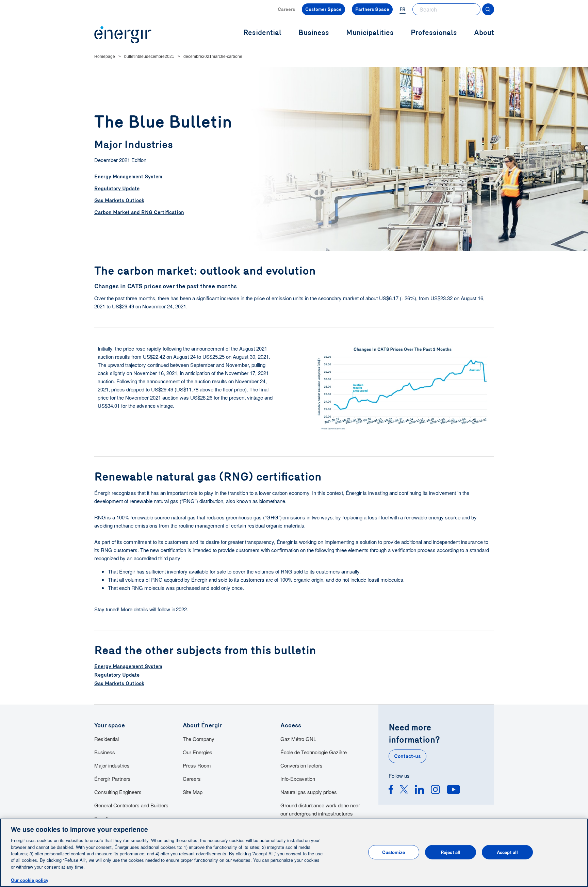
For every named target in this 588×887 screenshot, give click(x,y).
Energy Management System (128, 177)
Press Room (197, 765)
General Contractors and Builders (131, 805)
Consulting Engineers (118, 791)
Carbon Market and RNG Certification (139, 212)
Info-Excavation (297, 778)
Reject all (450, 852)
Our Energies (197, 752)
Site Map (192, 791)
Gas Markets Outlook (119, 200)
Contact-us (407, 756)
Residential (106, 738)
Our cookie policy (29, 880)
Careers (286, 9)
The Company (198, 738)
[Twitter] (404, 790)
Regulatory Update (117, 189)
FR (402, 9)
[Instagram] (435, 790)
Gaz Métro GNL (298, 738)
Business (104, 752)
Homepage (104, 56)
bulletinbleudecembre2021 (149, 56)
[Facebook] (391, 790)
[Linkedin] (419, 790)
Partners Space (372, 9)
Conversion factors (301, 765)
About (484, 33)
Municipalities (370, 33)
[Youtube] (453, 790)
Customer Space (323, 9)
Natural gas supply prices (308, 791)
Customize (393, 852)
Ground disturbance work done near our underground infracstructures (320, 809)
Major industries (112, 765)
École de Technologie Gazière (313, 752)
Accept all (507, 852)
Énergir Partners (112, 778)
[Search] (488, 9)
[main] (294, 852)
